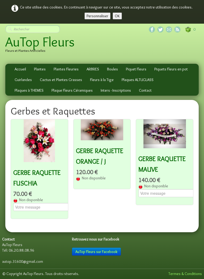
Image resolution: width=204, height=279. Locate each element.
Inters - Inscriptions (116, 90)
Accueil (20, 69)
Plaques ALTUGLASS (138, 79)
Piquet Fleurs (136, 69)
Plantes (40, 69)
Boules (112, 69)
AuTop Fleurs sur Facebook (96, 251)
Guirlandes (23, 79)
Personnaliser (97, 16)
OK (117, 16)
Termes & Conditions (185, 273)
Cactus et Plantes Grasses (61, 79)
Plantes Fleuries (66, 69)
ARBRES (93, 69)
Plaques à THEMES (29, 90)
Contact (145, 90)
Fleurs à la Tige (102, 79)
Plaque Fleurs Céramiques (72, 90)
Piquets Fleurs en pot (171, 69)
